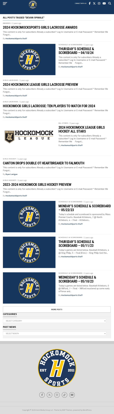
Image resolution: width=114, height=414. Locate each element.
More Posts (56, 309)
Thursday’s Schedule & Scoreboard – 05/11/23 (76, 244)
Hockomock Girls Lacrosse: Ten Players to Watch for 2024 (49, 106)
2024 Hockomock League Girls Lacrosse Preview (40, 84)
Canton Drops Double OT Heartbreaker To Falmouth (43, 163)
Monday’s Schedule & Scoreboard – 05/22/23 (85, 208)
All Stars (63, 123)
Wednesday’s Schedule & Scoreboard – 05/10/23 (77, 279)
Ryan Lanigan (12, 174)
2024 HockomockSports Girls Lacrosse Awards (40, 27)
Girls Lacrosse (10, 80)
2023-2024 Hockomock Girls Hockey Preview (37, 185)
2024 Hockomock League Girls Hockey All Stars (82, 129)
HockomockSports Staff (16, 38)
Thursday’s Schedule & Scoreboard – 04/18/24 (76, 51)
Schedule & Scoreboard (71, 44)
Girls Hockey (9, 158)
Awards (7, 23)
